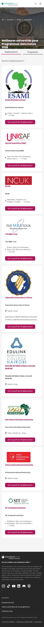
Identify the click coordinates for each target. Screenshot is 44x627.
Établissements (11, 52)
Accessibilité (38, 622)
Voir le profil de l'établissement (20, 122)
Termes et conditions (8, 622)
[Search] (36, 4)
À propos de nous (8, 602)
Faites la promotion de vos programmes (16, 607)
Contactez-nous (7, 611)
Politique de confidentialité (24, 622)
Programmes (32, 52)
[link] (28, 20)
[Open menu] (40, 4)
